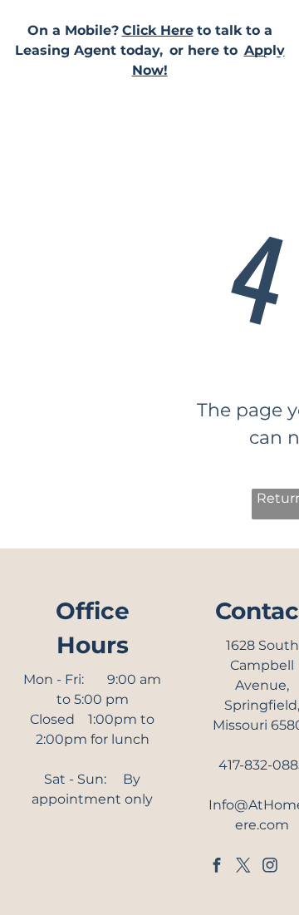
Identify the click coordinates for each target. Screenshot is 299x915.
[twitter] (243, 867)
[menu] (274, 60)
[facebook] (216, 867)
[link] (158, 30)
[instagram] (270, 867)
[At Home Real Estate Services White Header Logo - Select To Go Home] (123, 140)
